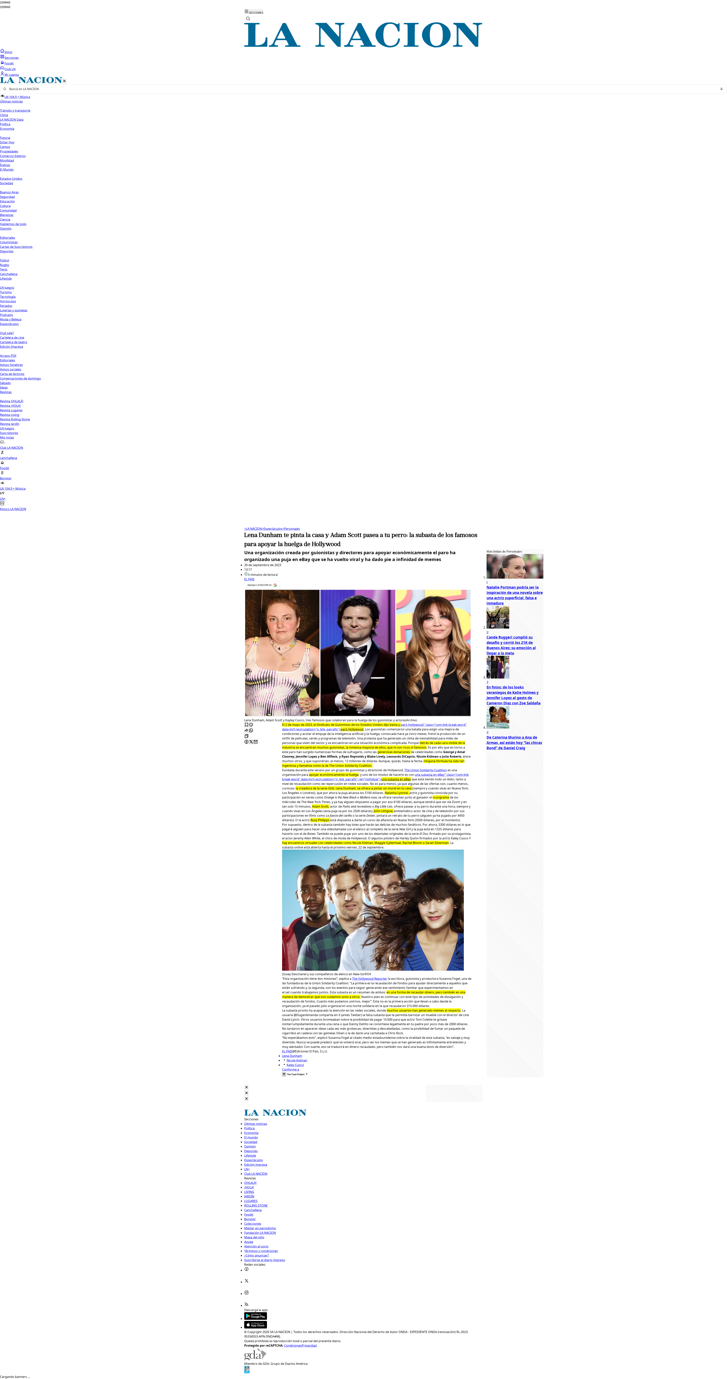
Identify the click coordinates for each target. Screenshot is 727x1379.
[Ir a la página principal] (363, 46)
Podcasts (6, 315)
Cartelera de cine (12, 337)
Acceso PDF (8, 356)
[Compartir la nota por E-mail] (255, 742)
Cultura (5, 206)
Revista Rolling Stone (15, 419)
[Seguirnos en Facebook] (246, 1270)
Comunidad (8, 210)
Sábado (5, 383)
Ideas (4, 387)
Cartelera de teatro (13, 342)
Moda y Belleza (10, 319)
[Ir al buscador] (248, 18)
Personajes (291, 529)
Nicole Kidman (297, 1060)
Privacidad (309, 1345)
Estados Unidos (11, 179)
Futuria (5, 138)
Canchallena (8, 274)
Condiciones (293, 1345)
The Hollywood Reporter (369, 979)
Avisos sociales (10, 369)
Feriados (6, 306)
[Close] (246, 1087)
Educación (7, 201)
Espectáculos (272, 529)
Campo (5, 147)
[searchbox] (362, 89)
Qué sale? (7, 333)
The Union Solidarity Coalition (425, 770)
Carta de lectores (12, 374)
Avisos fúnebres (11, 365)
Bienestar (7, 215)
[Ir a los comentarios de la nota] (251, 725)
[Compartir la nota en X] (251, 742)
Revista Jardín (9, 424)
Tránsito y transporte (15, 110)
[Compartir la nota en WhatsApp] (251, 730)
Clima (4, 115)
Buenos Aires (9, 192)
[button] (363, 294)
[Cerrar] (64, 81)
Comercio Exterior (13, 156)
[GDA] (255, 1359)
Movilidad (7, 160)
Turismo (6, 292)
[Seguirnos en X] (246, 1282)
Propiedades (9, 151)
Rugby (4, 265)
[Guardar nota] (246, 725)
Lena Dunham (292, 1056)
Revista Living (9, 415)
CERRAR (5, 2)
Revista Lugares (11, 410)
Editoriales (7, 238)
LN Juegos (7, 288)
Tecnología (8, 297)
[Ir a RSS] (246, 1305)
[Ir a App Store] (255, 1327)
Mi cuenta (12, 75)
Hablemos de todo (13, 224)
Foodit (9, 63)
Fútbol (4, 260)
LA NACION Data (11, 120)
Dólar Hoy (7, 142)
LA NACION (253, 529)
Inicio (8, 52)
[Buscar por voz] (721, 89)
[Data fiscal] (247, 1372)
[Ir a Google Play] (255, 1319)
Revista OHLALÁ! (11, 401)
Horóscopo (8, 301)
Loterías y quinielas (13, 310)
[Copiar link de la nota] (246, 736)
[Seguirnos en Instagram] (246, 1294)
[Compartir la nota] (246, 730)
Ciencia (5, 219)
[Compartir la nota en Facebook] (246, 742)
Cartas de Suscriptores (16, 247)
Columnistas (9, 242)
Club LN (10, 69)
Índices (5, 165)
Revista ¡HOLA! (10, 406)
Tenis (3, 269)
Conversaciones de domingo (20, 378)
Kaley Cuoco (295, 1065)
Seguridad (7, 197)
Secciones (12, 58)
